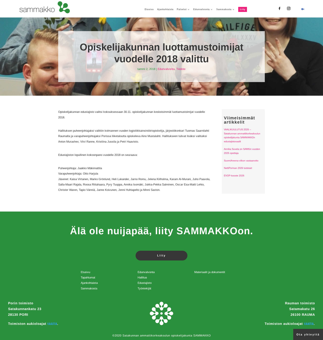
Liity (242, 9)
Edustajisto (145, 283)
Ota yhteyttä (308, 334)
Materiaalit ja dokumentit (209, 272)
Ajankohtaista (165, 9)
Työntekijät (144, 288)
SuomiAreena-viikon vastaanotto (241, 160)
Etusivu (149, 9)
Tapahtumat (88, 277)
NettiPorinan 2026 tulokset (238, 168)
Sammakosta (223, 9)
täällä (52, 324)
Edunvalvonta (201, 9)
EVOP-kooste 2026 (234, 175)
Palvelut (182, 9)
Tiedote (180, 69)
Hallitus (142, 277)
